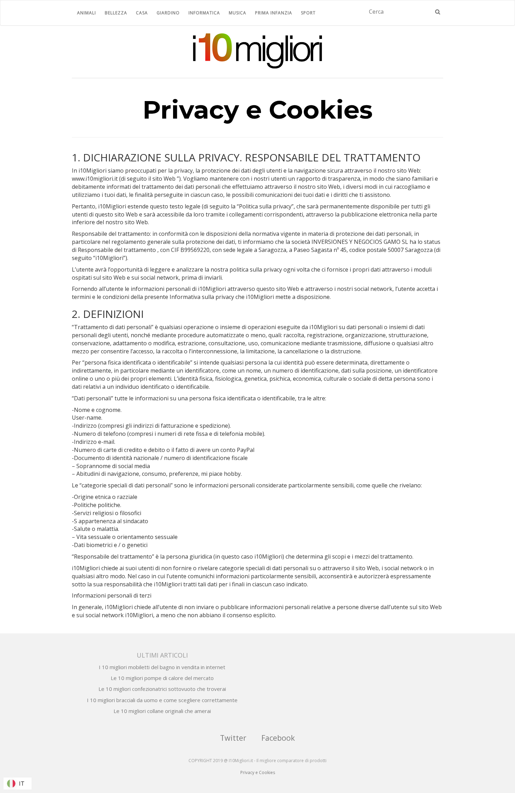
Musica (237, 13)
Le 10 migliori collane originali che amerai (162, 710)
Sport (308, 13)
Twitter (233, 738)
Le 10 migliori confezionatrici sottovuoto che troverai (162, 688)
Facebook (278, 738)
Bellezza (116, 13)
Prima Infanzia (273, 13)
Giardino (168, 13)
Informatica (204, 13)
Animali (86, 13)
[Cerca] (437, 12)
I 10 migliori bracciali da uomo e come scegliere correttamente (162, 700)
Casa (142, 13)
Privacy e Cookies (257, 772)
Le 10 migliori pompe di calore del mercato (162, 677)
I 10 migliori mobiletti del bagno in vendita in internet (162, 667)
